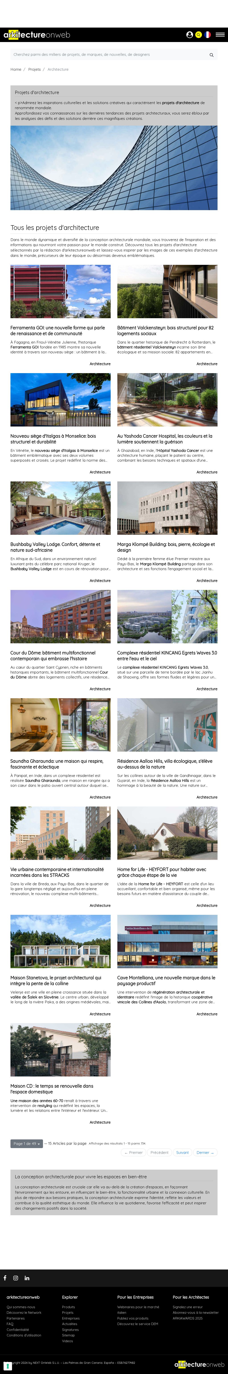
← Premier (133, 1152)
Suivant (182, 1152)
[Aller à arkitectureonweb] (36, 35)
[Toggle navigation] (220, 36)
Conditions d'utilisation (24, 1335)
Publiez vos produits (133, 1318)
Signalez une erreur (188, 1307)
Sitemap (68, 1335)
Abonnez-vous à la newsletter (196, 1312)
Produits (68, 1307)
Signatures (70, 1330)
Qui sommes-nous (21, 1307)
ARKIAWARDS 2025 (188, 1318)
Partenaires (16, 1318)
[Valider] (212, 54)
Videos (67, 1341)
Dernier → (205, 1152)
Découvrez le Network (24, 1312)
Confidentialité (18, 1330)
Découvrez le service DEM (137, 1324)
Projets (34, 69)
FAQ (10, 1324)
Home (15, 69)
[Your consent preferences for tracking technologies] (8, 1366)
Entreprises (71, 1318)
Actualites (69, 1324)
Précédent (160, 1152)
